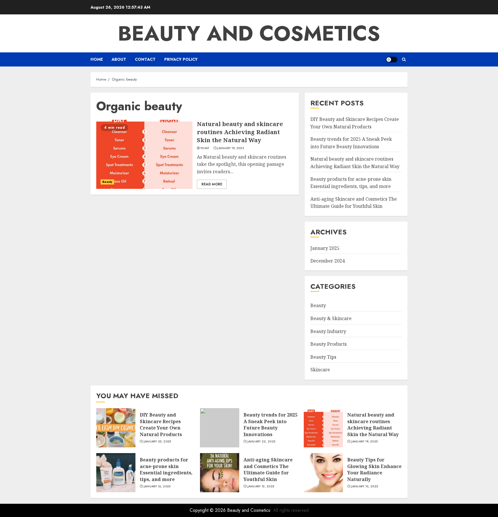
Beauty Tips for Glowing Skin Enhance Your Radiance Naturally (374, 469)
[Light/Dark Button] (391, 59)
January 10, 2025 (364, 486)
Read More (211, 184)
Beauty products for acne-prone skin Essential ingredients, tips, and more (166, 469)
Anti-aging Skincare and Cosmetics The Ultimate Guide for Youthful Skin (353, 203)
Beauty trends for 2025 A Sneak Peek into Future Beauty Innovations (270, 424)
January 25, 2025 (157, 442)
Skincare (320, 369)
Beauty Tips (323, 357)
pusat (205, 148)
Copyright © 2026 (208, 510)
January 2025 (324, 248)
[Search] (404, 59)
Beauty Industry (328, 331)
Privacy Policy (181, 59)
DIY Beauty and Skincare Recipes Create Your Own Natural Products (161, 424)
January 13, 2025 (261, 486)
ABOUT (119, 59)
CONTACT (145, 59)
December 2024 (327, 261)
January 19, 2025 (230, 148)
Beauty (107, 182)
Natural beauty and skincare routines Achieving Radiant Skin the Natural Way (240, 132)
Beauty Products (328, 344)
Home (96, 59)
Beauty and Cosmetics (249, 33)
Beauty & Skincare (331, 318)
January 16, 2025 (157, 486)
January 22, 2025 (262, 442)
